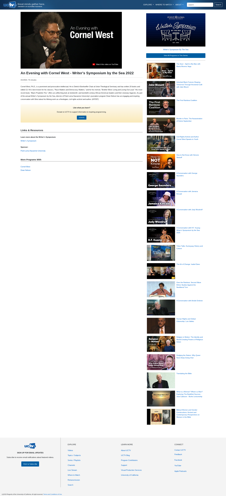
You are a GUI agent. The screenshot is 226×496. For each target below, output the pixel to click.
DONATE (82, 117)
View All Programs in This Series (176, 55)
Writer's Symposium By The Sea (175, 50)
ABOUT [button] (178, 5)
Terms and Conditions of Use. (52, 494)
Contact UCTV (180, 450)
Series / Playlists (74, 460)
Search (218, 5)
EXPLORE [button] (147, 5)
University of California (129, 475)
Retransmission (74, 480)
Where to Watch (74, 475)
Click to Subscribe (30, 464)
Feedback (178, 454)
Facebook (178, 460)
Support (124, 465)
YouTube (177, 466)
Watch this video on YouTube (105, 65)
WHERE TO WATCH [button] (163, 5)
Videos (70, 450)
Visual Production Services (131, 470)
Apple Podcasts (180, 471)
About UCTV (126, 450)
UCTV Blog (125, 455)
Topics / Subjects (74, 455)
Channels (71, 465)
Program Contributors (129, 460)
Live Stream (72, 470)
